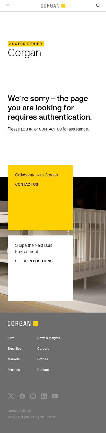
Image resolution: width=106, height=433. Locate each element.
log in (26, 129)
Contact (43, 369)
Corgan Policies (19, 410)
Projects (14, 369)
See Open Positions (33, 261)
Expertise (14, 348)
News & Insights (48, 338)
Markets (14, 359)
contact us (50, 129)
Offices (42, 359)
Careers (43, 348)
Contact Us (26, 184)
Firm (11, 338)
